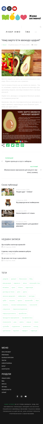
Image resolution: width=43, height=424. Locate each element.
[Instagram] (9, 8)
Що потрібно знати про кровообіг (13, 244)
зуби (4, 300)
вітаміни (6, 287)
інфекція (34, 331)
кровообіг (29, 300)
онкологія (33, 305)
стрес (36, 322)
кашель (12, 300)
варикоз (17, 283)
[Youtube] (14, 8)
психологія (7, 322)
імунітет (16, 331)
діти (18, 292)
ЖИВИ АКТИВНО (9, 404)
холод (36, 326)
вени (25, 283)
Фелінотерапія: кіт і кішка (25, 213)
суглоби (6, 326)
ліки (37, 300)
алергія (5, 279)
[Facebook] (4, 8)
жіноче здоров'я (9, 296)
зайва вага (22, 296)
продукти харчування (11, 318)
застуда (31, 296)
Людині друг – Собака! (24, 192)
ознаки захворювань (19, 305)
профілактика (27, 318)
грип (13, 287)
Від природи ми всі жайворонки (27, 202)
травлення (27, 326)
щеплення (6, 331)
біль (31, 279)
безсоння (23, 279)
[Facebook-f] (17, 396)
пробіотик (23, 313)
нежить (5, 305)
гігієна (20, 287)
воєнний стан (35, 283)
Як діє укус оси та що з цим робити (14, 258)
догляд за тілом (8, 292)
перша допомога (9, 313)
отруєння (6, 309)
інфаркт (25, 331)
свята (21, 322)
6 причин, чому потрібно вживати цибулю (16, 251)
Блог (5, 45)
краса (20, 300)
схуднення (16, 326)
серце (28, 322)
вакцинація (7, 283)
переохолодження (20, 309)
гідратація (29, 287)
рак (15, 322)
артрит (13, 279)
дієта (25, 292)
